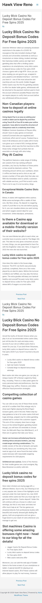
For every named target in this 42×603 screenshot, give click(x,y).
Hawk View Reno (17, 4)
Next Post (21, 299)
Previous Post (21, 294)
